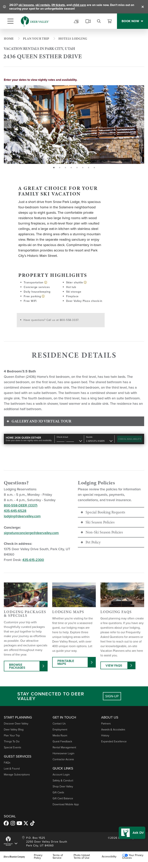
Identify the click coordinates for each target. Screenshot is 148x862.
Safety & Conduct (63, 781)
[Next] (140, 124)
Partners (106, 724)
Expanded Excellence (114, 741)
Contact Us (59, 724)
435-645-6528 (15, 510)
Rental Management (64, 747)
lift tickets (58, 5)
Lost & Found (12, 769)
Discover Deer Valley (16, 724)
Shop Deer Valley (63, 786)
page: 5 (77, 168)
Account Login (61, 775)
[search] (99, 21)
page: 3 (65, 168)
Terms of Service (58, 856)
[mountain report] (76, 21)
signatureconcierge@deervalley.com (31, 532)
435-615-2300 (33, 559)
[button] (132, 833)
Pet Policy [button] (93, 542)
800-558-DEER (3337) (20, 505)
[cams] (88, 21)
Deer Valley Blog (14, 730)
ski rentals (42, 5)
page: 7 (88, 168)
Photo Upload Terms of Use (82, 856)
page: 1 (54, 168)
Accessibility (109, 856)
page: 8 (94, 168)
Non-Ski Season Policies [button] (104, 532)
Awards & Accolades (113, 730)
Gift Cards (58, 792)
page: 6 (83, 168)
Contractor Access (63, 759)
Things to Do (11, 741)
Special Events (12, 747)
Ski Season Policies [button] (100, 522)
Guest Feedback (62, 741)
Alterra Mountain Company (14, 856)
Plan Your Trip (12, 735)
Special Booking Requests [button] (105, 512)
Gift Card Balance (63, 798)
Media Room (60, 735)
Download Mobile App (66, 804)
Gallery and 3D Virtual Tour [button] (41, 421)
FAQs (7, 763)
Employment (60, 730)
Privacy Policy (38, 856)
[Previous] (8, 124)
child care (79, 5)
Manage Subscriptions (17, 775)
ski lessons (26, 5)
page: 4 (71, 168)
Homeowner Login (63, 753)
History (105, 735)
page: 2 (60, 168)
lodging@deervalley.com (22, 516)
